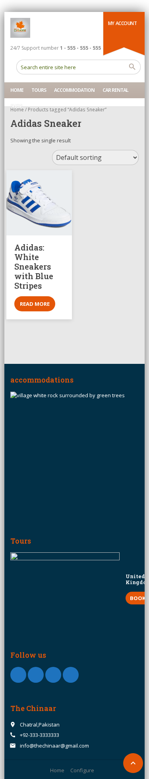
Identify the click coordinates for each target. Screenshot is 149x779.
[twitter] (36, 675)
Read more (35, 303)
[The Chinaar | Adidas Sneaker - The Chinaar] (20, 28)
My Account (122, 23)
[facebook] (18, 675)
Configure (82, 770)
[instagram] (71, 675)
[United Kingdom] (65, 588)
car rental (115, 90)
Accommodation (74, 90)
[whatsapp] (53, 675)
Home (16, 90)
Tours (38, 90)
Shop (16, 106)
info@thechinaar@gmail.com (54, 745)
